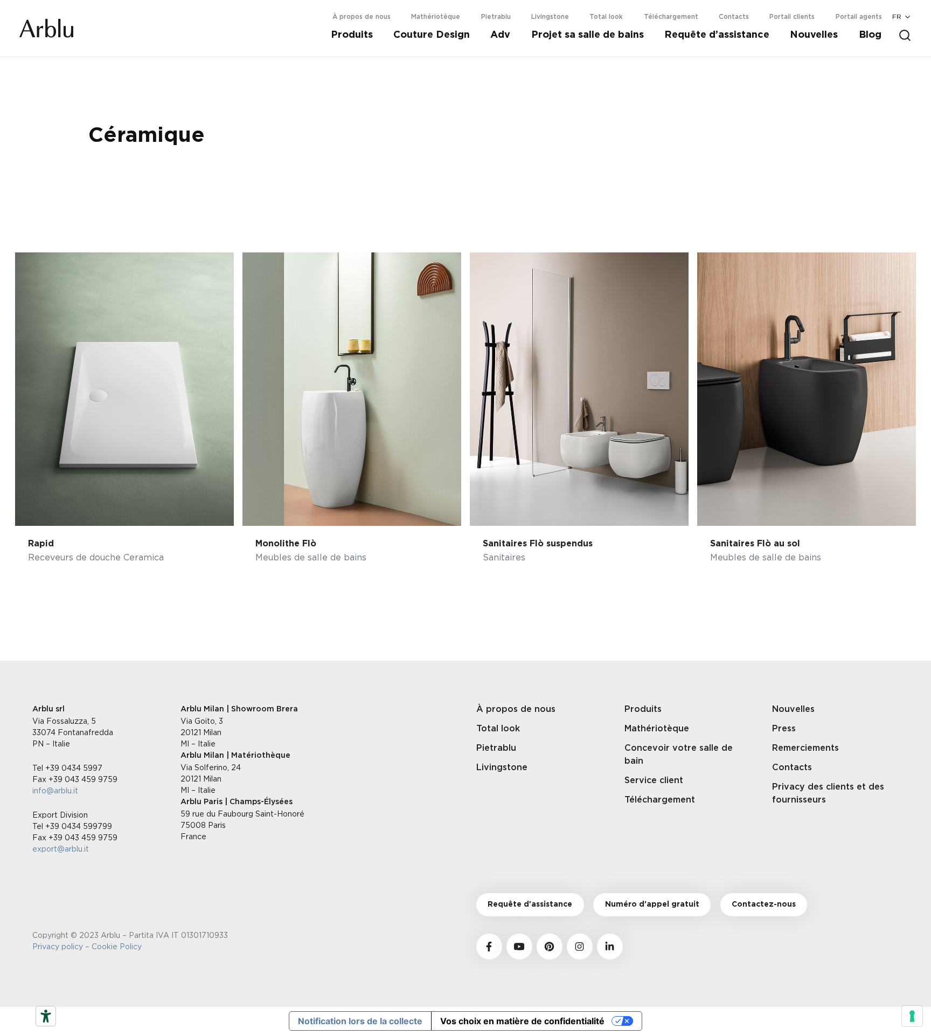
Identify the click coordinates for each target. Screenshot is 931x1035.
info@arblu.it (55, 790)
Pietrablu (496, 16)
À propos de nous (361, 16)
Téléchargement (671, 16)
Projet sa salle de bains (587, 35)
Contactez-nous (764, 904)
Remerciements (805, 748)
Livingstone (550, 16)
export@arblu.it (60, 849)
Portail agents (859, 16)
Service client (653, 780)
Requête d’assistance (716, 35)
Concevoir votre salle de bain (678, 754)
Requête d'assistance (530, 904)
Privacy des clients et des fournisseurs (828, 793)
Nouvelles (814, 35)
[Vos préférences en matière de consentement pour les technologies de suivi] (912, 1016)
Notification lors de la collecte (360, 1021)
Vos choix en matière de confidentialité (522, 1021)
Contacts (734, 16)
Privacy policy (57, 946)
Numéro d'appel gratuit (652, 904)
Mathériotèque (435, 16)
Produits (352, 35)
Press (784, 728)
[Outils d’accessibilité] (46, 1016)
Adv (500, 35)
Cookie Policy (119, 946)
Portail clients (792, 16)
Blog (870, 35)
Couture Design (431, 35)
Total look (606, 16)
